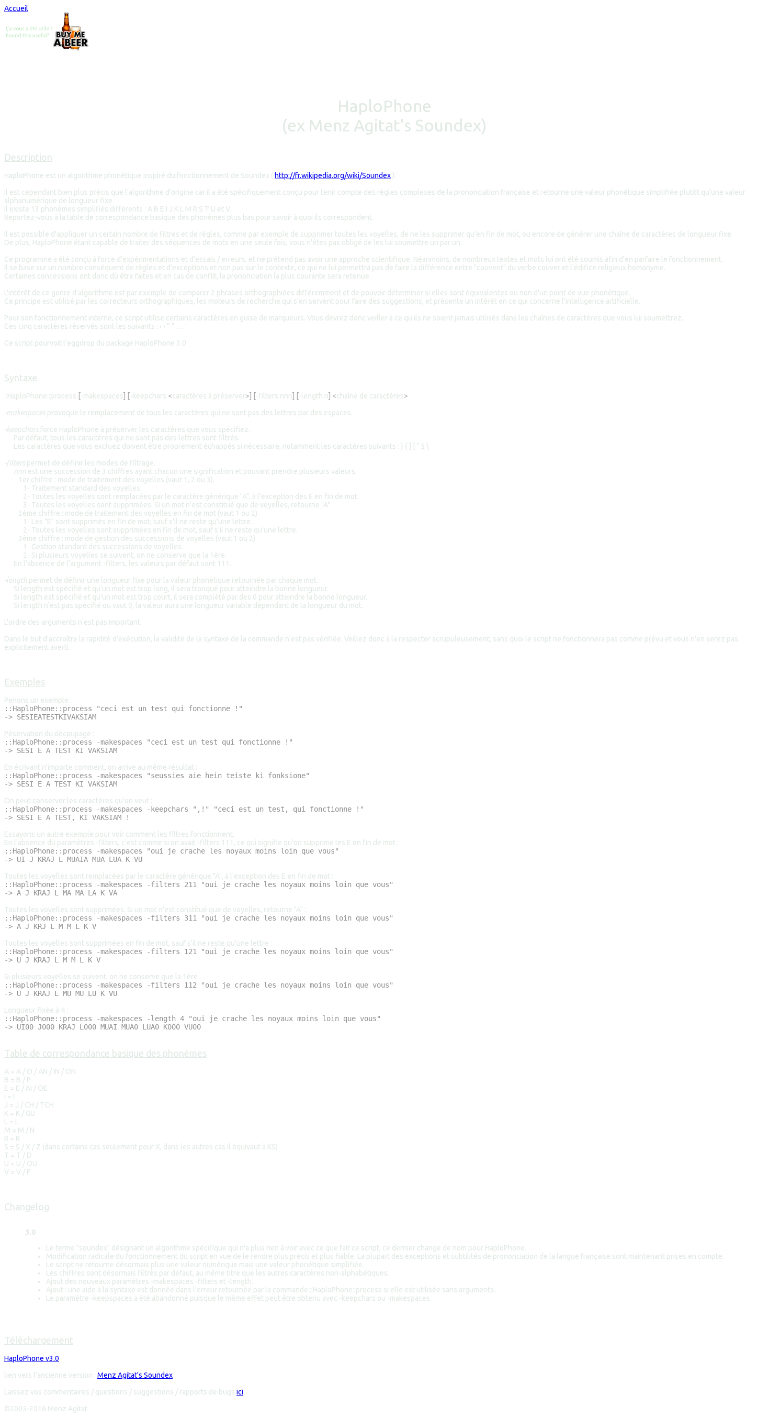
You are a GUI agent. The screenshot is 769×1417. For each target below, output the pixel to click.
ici (239, 1392)
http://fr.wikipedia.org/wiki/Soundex (333, 175)
